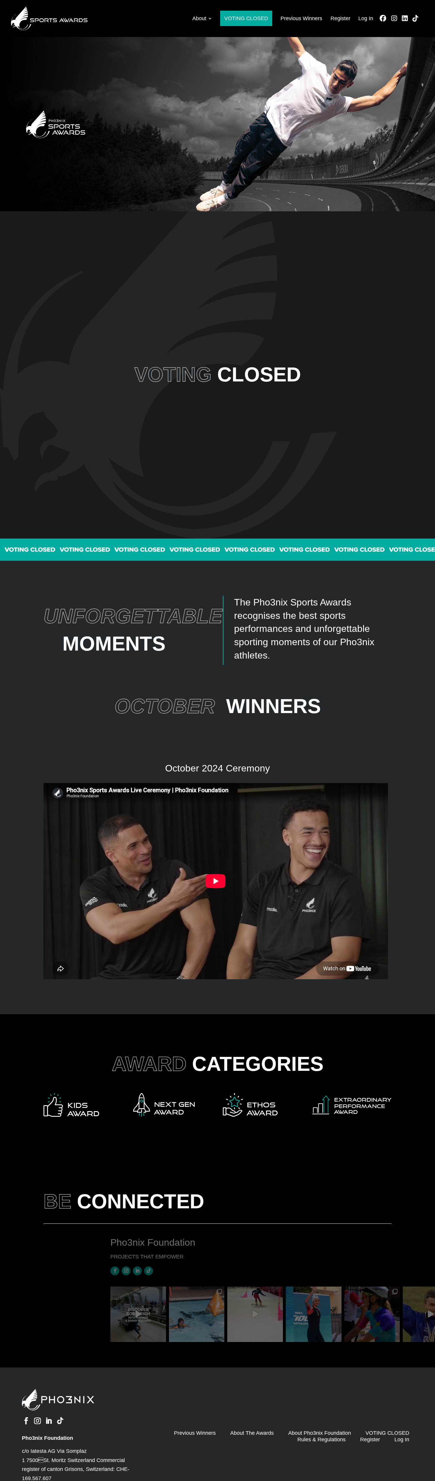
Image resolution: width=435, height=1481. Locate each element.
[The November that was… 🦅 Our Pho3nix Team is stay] (313, 1314)
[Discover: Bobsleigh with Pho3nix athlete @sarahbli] (138, 1314)
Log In (365, 18)
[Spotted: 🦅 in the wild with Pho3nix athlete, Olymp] (372, 1314)
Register (340, 18)
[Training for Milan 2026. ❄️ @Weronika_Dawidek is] (255, 1314)
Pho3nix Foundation (47, 1438)
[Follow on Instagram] (126, 1270)
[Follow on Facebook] (114, 1270)
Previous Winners (301, 18)
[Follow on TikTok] (148, 1270)
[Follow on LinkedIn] (137, 1270)
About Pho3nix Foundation (319, 1433)
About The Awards (252, 1433)
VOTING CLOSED (246, 18)
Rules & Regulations (321, 1439)
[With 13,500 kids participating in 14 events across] (197, 1314)
